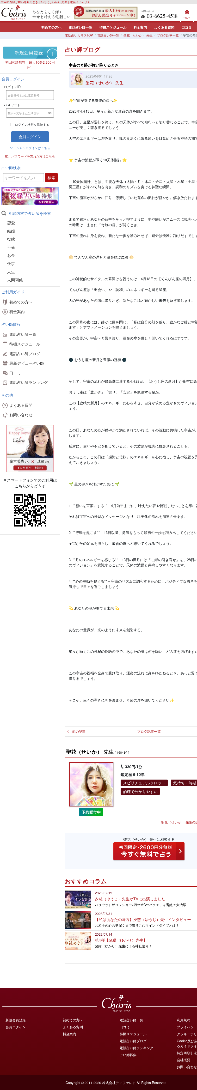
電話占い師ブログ (24, 353)
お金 (11, 255)
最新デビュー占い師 (26, 363)
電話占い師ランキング (28, 382)
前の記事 (79, 731)
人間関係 (15, 280)
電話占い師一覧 (80, 27)
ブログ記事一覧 (149, 731)
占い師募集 (128, 1054)
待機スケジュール (112, 27)
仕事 (11, 263)
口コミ (187, 27)
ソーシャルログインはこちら (30, 147)
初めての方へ (51, 27)
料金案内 (140, 27)
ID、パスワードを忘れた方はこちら (30, 156)
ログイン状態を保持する (32, 124)
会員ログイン (16, 1026)
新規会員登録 (16, 1019)
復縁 (11, 239)
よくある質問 (164, 27)
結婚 (11, 231)
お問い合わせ (20, 415)
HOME (187, 13)
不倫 (11, 247)
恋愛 (11, 222)
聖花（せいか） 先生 (104, 82)
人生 (11, 271)
